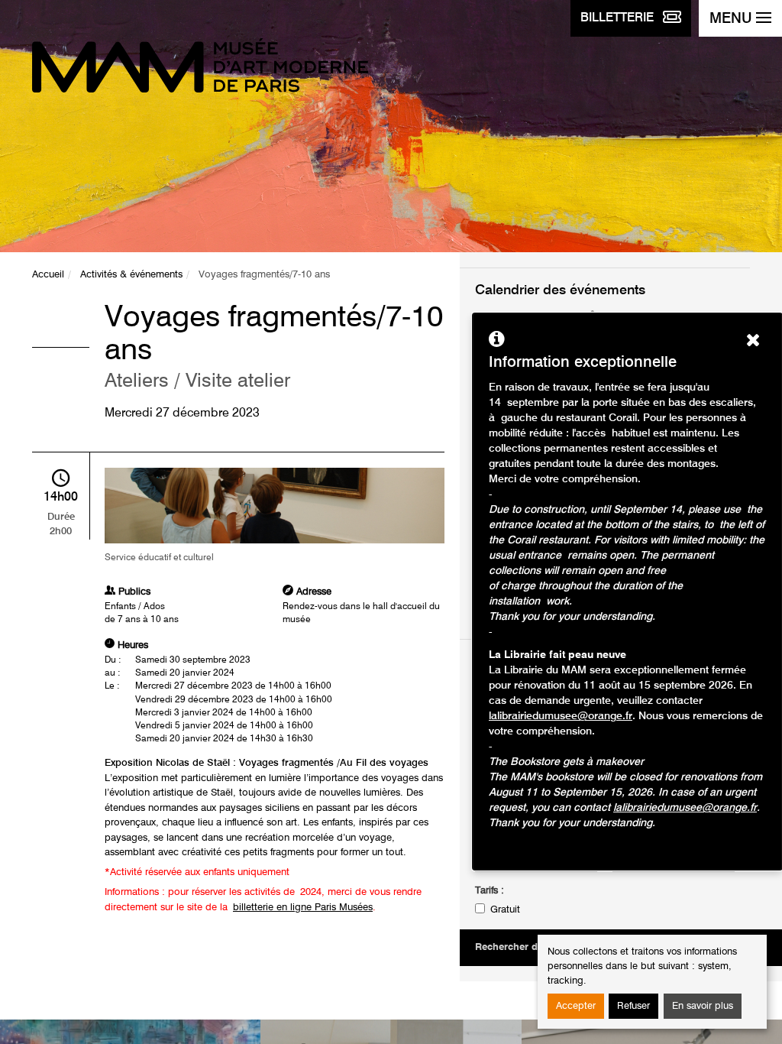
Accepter (576, 1006)
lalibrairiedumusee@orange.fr (560, 716)
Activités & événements (131, 275)
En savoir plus (702, 1006)
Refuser (633, 1006)
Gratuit (505, 910)
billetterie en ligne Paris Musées (303, 908)
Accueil (48, 275)
